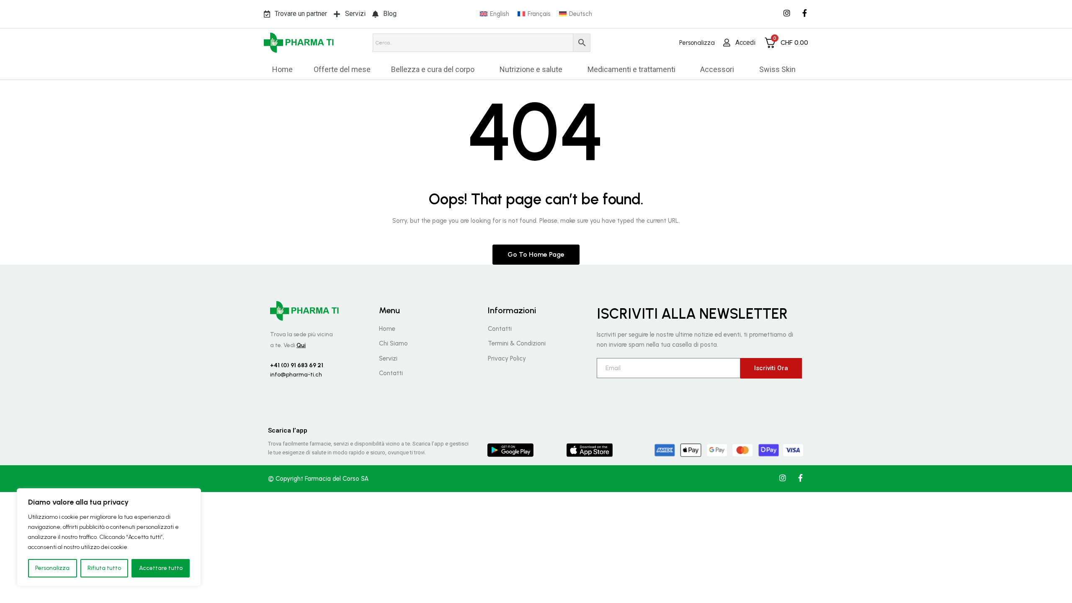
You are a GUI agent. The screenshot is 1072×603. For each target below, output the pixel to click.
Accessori (717, 69)
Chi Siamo (393, 343)
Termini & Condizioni (517, 343)
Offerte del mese (342, 69)
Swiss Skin (777, 69)
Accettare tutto (161, 568)
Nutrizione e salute (531, 69)
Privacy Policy (507, 358)
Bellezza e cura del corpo (432, 69)
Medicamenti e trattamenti (631, 69)
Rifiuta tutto (104, 568)
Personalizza (52, 568)
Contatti (391, 373)
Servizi (388, 358)
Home (282, 69)
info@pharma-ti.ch (296, 374)
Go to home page (536, 254)
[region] (109, 537)
